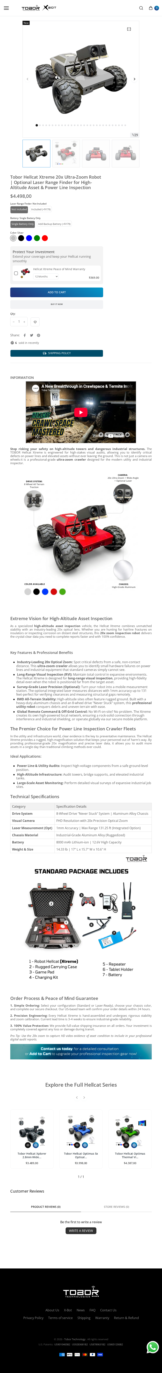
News (81, 1310)
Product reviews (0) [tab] (45, 1207)
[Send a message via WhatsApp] (153, 1347)
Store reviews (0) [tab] (116, 1207)
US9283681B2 (80, 1344)
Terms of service (60, 1318)
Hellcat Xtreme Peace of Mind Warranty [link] (59, 269)
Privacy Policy (33, 1318)
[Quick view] (28, 1145)
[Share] (25, 335)
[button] (40, 125)
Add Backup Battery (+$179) (54, 224)
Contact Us (108, 1310)
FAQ (92, 1310)
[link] (25, 273)
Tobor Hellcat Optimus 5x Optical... (81, 1155)
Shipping (83, 1318)
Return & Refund (126, 1318)
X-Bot (68, 1310)
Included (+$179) (41, 209)
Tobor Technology (75, 1339)
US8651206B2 (115, 1344)
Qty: (13, 314)
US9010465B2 (62, 1344)
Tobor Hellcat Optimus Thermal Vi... (130, 1155)
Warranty (102, 1318)
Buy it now (57, 304)
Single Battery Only (22, 224)
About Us (52, 1310)
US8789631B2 (97, 1344)
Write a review (81, 1231)
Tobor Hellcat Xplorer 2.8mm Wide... (32, 1155)
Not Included (19, 209)
